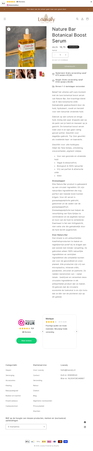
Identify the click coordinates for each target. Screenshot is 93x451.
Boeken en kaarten (13, 396)
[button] (4, 18)
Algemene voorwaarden (42, 401)
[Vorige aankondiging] (4, 9)
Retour (36, 385)
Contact (36, 375)
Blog (35, 396)
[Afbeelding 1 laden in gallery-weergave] (10, 74)
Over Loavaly (38, 370)
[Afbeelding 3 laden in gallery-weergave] (31, 74)
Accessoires (10, 380)
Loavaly (42, 446)
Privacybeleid (38, 406)
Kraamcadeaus (12, 401)
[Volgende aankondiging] (88, 9)
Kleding (9, 385)
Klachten (36, 411)
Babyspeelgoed (12, 391)
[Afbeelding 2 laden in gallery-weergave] (21, 74)
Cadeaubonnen (12, 406)
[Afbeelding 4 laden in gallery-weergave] (42, 74)
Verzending (37, 380)
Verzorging (10, 375)
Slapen (8, 370)
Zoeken (36, 391)
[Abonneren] (43, 426)
